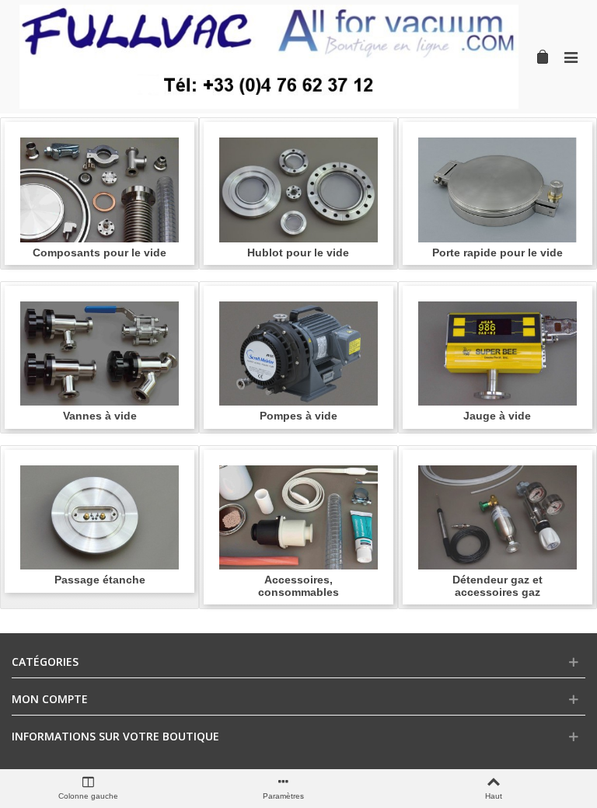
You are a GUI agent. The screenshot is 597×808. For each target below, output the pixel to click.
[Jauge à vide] (497, 353)
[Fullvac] (269, 57)
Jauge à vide (497, 416)
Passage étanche (99, 580)
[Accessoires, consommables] (298, 517)
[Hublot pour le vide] (298, 190)
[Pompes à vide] (298, 353)
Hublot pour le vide (298, 253)
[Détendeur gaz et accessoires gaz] (497, 517)
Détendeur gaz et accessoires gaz (497, 585)
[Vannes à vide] (99, 353)
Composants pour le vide (99, 253)
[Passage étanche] (99, 517)
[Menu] (570, 56)
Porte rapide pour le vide (497, 253)
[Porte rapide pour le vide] (497, 190)
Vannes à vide (100, 416)
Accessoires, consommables (298, 585)
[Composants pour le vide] (99, 190)
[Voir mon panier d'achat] (541, 56)
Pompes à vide (298, 416)
